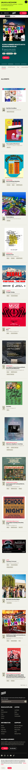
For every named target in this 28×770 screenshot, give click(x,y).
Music (4, 53)
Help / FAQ (3, 729)
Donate (24, 13)
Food (2, 714)
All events (4, 67)
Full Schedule (17, 716)
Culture (2, 716)
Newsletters (3, 731)
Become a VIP (17, 727)
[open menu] (2, 13)
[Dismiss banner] (26, 2)
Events (2, 718)
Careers (3, 727)
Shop (16, 731)
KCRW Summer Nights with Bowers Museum (13, 45)
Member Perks (18, 733)
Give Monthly (13, 748)
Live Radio (17, 710)
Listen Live (6, 13)
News (2, 710)
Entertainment (4, 712)
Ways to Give (17, 729)
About (2, 725)
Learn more (5, 57)
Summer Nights (9, 53)
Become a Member (19, 725)
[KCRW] (3, 694)
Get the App (5, 8)
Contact (3, 733)
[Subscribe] (25, 701)
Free (15, 53)
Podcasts (17, 714)
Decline (3, 768)
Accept (9, 768)
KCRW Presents (11, 67)
